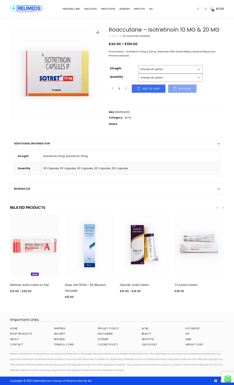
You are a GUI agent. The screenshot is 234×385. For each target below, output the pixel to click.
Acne (127, 117)
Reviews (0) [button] (22, 189)
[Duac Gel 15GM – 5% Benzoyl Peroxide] (89, 245)
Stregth (115, 68)
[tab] (117, 143)
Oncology (90, 8)
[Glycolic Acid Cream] (144, 245)
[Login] (206, 9)
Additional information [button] (32, 143)
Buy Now (185, 88)
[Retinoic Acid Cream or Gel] (34, 245)
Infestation (108, 8)
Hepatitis (139, 8)
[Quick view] (34, 272)
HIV (151, 8)
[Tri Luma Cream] (199, 245)
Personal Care (71, 8)
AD (89, 381)
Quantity (116, 77)
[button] (217, 9)
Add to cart (151, 88)
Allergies (124, 8)
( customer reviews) (136, 36)
